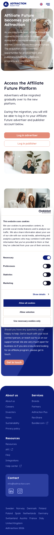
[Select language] (41, 4)
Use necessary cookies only (27, 321)
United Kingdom (14, 523)
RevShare (37, 417)
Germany (43, 513)
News (8, 417)
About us (10, 401)
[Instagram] (20, 491)
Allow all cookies (27, 303)
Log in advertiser (27, 135)
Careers (10, 406)
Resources (11, 444)
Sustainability (12, 423)
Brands (35, 401)
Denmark (32, 508)
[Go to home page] (14, 4)
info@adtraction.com (19, 483)
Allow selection (27, 312)
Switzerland (12, 518)
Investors (11, 412)
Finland (42, 508)
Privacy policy (13, 428)
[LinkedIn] (11, 491)
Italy (41, 518)
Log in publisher (27, 143)
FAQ (8, 455)
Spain (18, 513)
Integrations (12, 460)
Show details (39, 294)
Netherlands (29, 513)
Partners (36, 406)
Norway (20, 508)
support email (11, 341)
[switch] (47, 266)
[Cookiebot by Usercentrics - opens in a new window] (39, 211)
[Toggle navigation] (48, 4)
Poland (9, 513)
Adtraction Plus (39, 412)
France (33, 518)
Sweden (10, 508)
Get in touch (14, 362)
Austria (23, 518)
